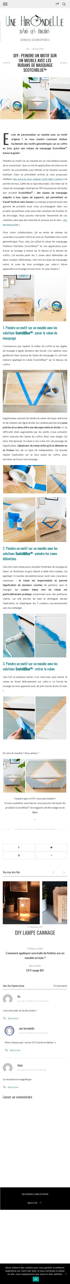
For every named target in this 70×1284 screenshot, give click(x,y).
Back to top (32, 1203)
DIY (27, 48)
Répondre (13, 1018)
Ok (35, 1279)
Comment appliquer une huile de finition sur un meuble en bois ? (35, 953)
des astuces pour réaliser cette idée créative (38, 178)
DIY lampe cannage (35, 932)
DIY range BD (35, 968)
